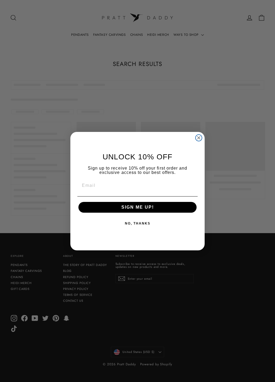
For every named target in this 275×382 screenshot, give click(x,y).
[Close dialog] (199, 138)
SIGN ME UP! (137, 207)
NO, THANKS (137, 223)
